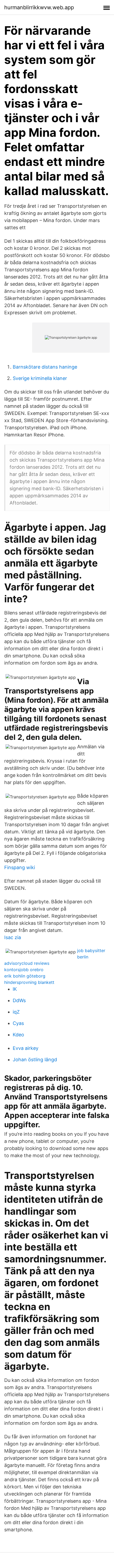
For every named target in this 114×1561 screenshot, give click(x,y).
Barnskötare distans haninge (45, 367)
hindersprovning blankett (29, 982)
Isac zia (12, 937)
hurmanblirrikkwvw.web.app (39, 7)
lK (15, 989)
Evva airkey (25, 1048)
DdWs (19, 1000)
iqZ (16, 1012)
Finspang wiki (19, 867)
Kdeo (18, 1034)
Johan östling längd (35, 1059)
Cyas (18, 1023)
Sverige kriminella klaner (40, 378)
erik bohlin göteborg (24, 976)
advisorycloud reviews (26, 963)
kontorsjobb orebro (23, 969)
